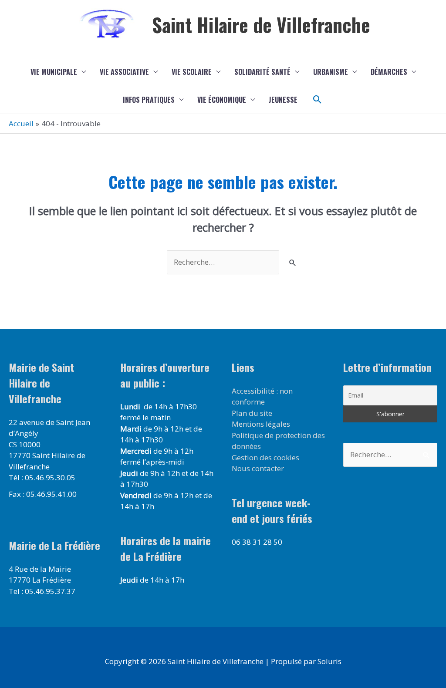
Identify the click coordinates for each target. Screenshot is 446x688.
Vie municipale (53, 72)
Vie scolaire (192, 72)
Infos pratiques (149, 99)
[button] (317, 99)
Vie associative (124, 72)
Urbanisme (330, 72)
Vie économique (221, 99)
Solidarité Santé (262, 72)
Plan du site (252, 413)
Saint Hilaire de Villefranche (261, 24)
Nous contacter (258, 468)
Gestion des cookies (265, 457)
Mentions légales (261, 424)
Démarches (389, 72)
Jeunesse (283, 99)
